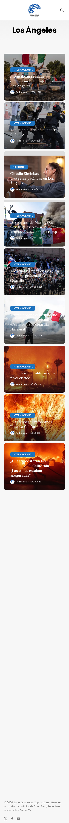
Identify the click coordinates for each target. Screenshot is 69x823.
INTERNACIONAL (23, 70)
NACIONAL (19, 167)
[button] (6, 10)
